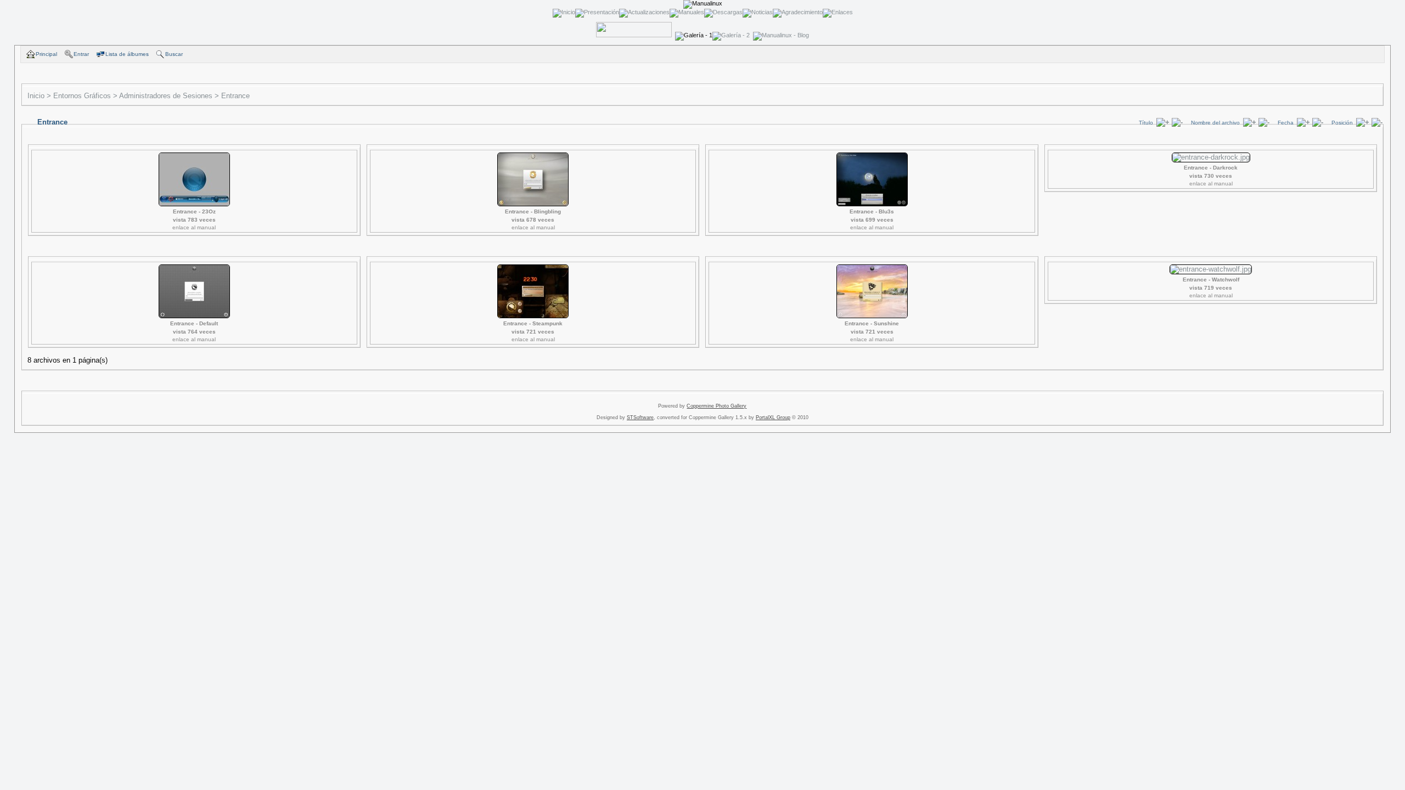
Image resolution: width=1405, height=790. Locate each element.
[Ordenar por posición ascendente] (1362, 122)
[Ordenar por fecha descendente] (1317, 122)
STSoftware (640, 417)
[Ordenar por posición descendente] (1377, 122)
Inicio (35, 96)
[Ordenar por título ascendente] (1163, 122)
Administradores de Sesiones (165, 96)
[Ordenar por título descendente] (1177, 122)
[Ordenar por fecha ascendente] (1303, 122)
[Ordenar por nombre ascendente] (1249, 122)
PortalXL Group (773, 417)
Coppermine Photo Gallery (716, 406)
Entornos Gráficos (82, 96)
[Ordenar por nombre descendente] (1263, 122)
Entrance (235, 96)
